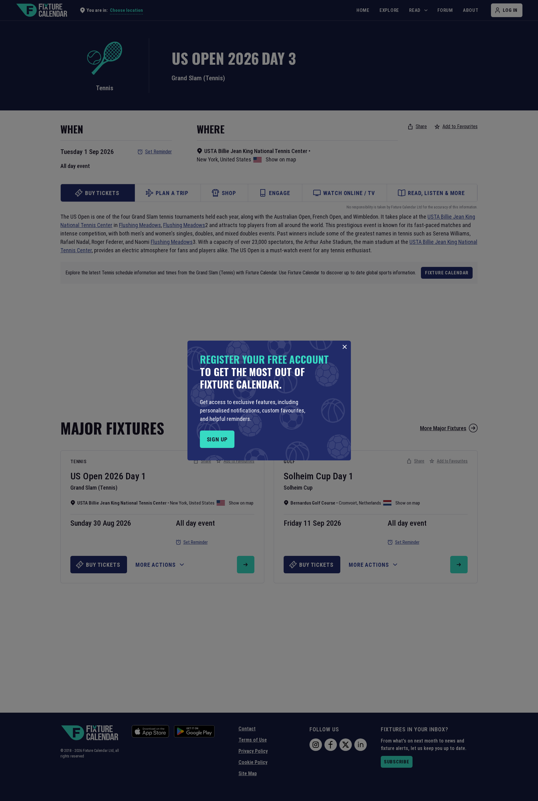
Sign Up (217, 439)
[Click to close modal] (344, 347)
